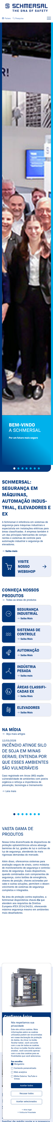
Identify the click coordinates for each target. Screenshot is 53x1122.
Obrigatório (19, 1064)
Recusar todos (27, 1093)
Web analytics (20, 1072)
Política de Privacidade (27, 1112)
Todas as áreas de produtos (20, 599)
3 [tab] (22, 468)
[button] (6, 18)
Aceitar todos (26, 1085)
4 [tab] (27, 468)
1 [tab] (14, 468)
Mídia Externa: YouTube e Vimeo (25, 1077)
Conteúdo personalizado (25, 1068)
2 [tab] (18, 468)
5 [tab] (31, 468)
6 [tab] (35, 468)
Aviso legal (28, 1110)
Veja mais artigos (15, 733)
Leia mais (10, 791)
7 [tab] (39, 468)
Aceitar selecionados (26, 1101)
